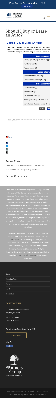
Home (8, 274)
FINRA (12, 239)
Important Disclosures (26, 255)
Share (10, 137)
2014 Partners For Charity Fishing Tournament (23, 169)
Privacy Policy (41, 394)
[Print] (7, 149)
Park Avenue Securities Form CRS (20, 329)
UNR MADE (18, 394)
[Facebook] (7, 143)
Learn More (27, 6)
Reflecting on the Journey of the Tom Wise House (25, 165)
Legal (8, 289)
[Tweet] (7, 146)
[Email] (7, 152)
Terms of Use (28, 394)
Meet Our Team (11, 279)
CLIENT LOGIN (16, 335)
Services (9, 284)
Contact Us (10, 294)
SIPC (17, 239)
